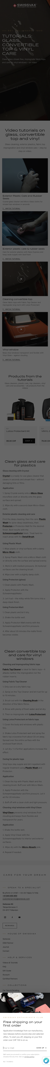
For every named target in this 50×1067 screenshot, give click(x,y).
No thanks (8, 1062)
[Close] (45, 997)
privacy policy (29, 1057)
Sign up (40, 1048)
